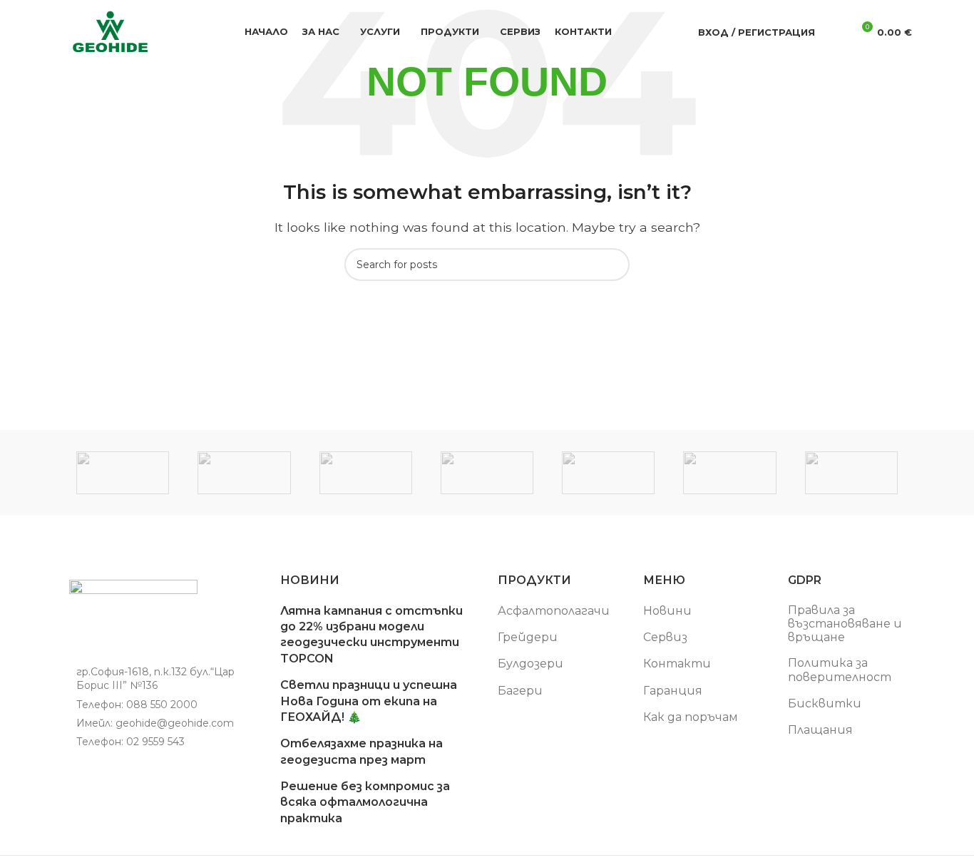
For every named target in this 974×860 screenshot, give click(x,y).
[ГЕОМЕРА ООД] (729, 472)
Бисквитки (824, 703)
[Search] (835, 32)
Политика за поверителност (839, 669)
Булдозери (530, 663)
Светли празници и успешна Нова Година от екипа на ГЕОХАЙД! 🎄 (368, 701)
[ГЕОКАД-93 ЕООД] (851, 472)
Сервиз (665, 637)
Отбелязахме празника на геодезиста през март (361, 751)
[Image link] (133, 618)
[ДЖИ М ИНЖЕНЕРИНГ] (608, 472)
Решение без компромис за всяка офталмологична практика (365, 802)
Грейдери (528, 637)
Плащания (820, 730)
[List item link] (160, 705)
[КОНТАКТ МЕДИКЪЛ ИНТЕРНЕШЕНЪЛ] (365, 472)
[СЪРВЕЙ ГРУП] (122, 472)
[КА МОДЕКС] (487, 472)
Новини (667, 611)
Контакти (677, 663)
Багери (520, 690)
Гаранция (672, 690)
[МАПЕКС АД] (243, 472)
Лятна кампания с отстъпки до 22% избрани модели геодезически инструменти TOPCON (371, 634)
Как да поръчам (690, 717)
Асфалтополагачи (554, 611)
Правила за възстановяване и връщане (845, 623)
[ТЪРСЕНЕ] (613, 264)
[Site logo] (110, 31)
